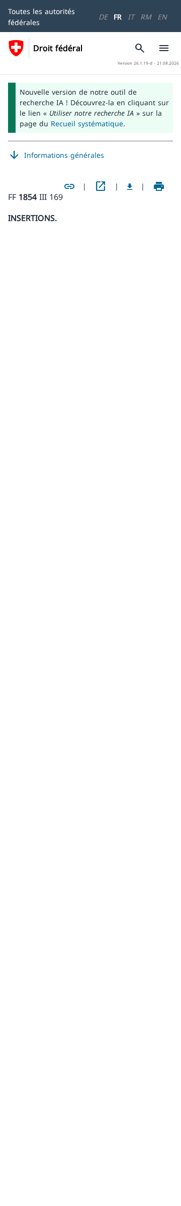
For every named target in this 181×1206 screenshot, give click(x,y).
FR (118, 17)
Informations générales (56, 155)
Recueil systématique (87, 123)
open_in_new (101, 186)
